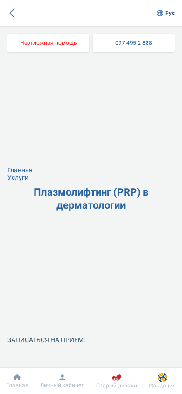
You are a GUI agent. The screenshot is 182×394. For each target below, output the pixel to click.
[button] (12, 13)
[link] (48, 43)
